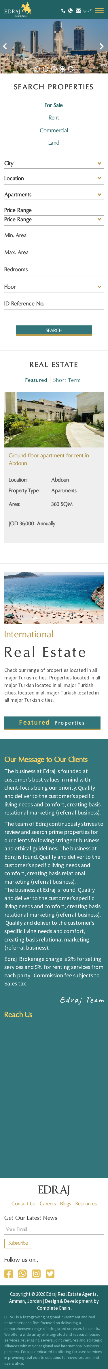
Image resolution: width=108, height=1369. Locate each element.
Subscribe (18, 1243)
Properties (70, 723)
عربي (87, 10)
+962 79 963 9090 (70, 10)
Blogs (65, 1204)
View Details (41, 425)
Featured (36, 380)
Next (102, 46)
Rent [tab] (54, 118)
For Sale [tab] (54, 105)
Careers (48, 1204)
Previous (5, 46)
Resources (86, 1204)
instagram (36, 1273)
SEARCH (54, 331)
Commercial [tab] (54, 131)
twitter (50, 1273)
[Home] (24, 9)
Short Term (67, 380)
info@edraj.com (78, 10)
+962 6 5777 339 (64, 11)
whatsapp (22, 1273)
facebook (8, 1273)
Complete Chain (53, 1308)
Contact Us (23, 1204)
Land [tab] (53, 143)
